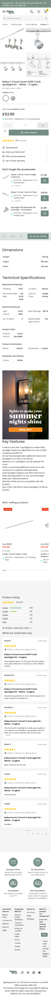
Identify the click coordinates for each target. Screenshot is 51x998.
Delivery (5, 924)
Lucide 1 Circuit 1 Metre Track (14, 554)
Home (4, 24)
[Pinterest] (39, 972)
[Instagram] (33, 972)
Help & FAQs (5, 916)
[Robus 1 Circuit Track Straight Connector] (5, 180)
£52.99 (39, 236)
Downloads (4, 236)
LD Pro (17, 940)
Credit (17, 946)
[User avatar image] (39, 11)
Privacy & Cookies (18, 929)
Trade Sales (17, 935)
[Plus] (42, 125)
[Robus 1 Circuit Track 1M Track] (5, 196)
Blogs (29, 916)
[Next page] (42, 834)
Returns (5, 927)
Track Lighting (31, 24)
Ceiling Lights (16, 24)
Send (44, 935)
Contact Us (7, 920)
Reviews (22, 236)
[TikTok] (22, 972)
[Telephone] (32, 11)
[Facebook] (28, 972)
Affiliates (30, 919)
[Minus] (8, 125)
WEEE (4, 930)
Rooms (17, 950)
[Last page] (46, 834)
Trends (17, 943)
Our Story (31, 912)
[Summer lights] (25, 404)
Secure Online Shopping (18, 917)
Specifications (14, 236)
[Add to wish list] (5, 131)
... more (7, 735)
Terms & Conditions (19, 924)
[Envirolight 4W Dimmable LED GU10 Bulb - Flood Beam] (5, 212)
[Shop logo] (10, 12)
